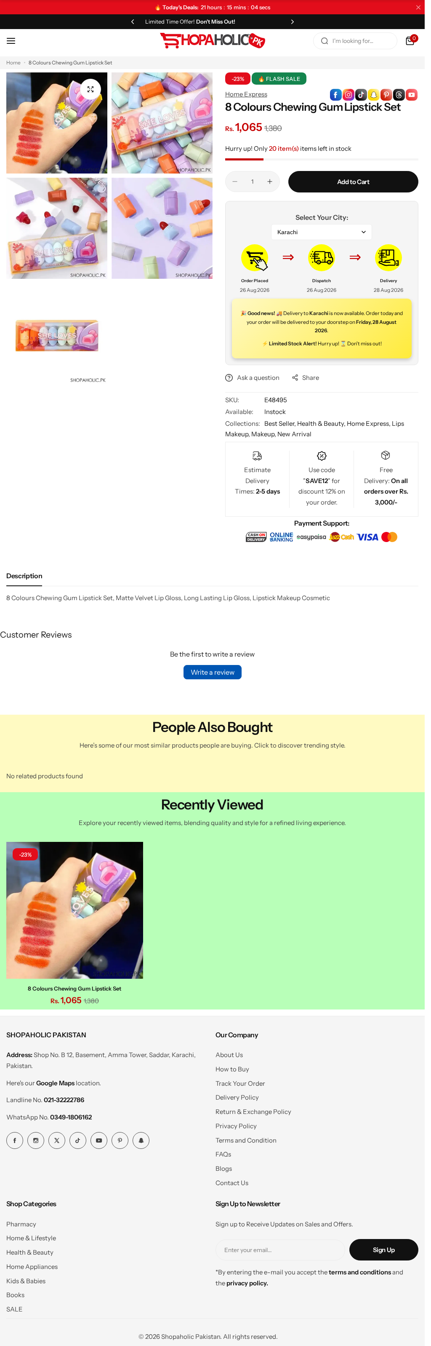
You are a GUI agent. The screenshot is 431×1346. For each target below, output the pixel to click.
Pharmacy (21, 1222)
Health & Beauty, (322, 423)
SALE (14, 1307)
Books (15, 1293)
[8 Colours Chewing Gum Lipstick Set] (73, 909)
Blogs (224, 1166)
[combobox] (355, 40)
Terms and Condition (246, 1138)
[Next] (292, 21)
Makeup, (264, 434)
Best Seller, (280, 423)
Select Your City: (321, 217)
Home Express (246, 94)
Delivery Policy (237, 1095)
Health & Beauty (29, 1250)
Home (13, 62)
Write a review (212, 672)
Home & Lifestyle (31, 1236)
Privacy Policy (236, 1124)
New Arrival (294, 434)
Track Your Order (240, 1081)
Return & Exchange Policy (253, 1110)
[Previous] (132, 21)
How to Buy (232, 1067)
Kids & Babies (25, 1279)
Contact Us (232, 1181)
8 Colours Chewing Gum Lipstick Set (73, 986)
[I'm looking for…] (324, 40)
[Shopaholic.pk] (212, 41)
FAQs (223, 1152)
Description (24, 576)
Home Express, (369, 423)
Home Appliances (32, 1265)
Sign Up (384, 1248)
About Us (229, 1053)
